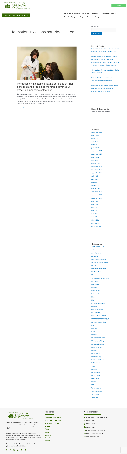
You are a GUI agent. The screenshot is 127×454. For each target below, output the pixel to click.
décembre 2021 (96, 226)
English (47, 440)
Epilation (94, 287)
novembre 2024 (96, 154)
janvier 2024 (95, 163)
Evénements (95, 294)
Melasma (94, 350)
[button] (91, 13)
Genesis (94, 306)
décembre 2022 (96, 192)
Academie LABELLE (97, 247)
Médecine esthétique (98, 341)
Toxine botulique (96, 391)
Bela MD (94, 265)
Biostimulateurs (96, 272)
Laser (93, 325)
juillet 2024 (95, 157)
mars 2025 (94, 145)
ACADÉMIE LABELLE (109, 13)
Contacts (90, 17)
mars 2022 (94, 217)
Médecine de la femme (98, 338)
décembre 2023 (96, 166)
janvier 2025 (95, 148)
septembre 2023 (96, 173)
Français (98, 17)
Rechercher (95, 26)
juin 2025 (94, 138)
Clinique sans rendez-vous (100, 278)
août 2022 (94, 201)
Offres (93, 366)
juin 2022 (94, 207)
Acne (93, 250)
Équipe (73, 17)
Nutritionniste (95, 363)
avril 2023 (94, 179)
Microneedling (96, 353)
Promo (93, 382)
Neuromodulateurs (97, 360)
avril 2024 (94, 160)
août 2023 (94, 176)
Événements (95, 291)
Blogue (82, 17)
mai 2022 (94, 211)
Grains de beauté (97, 309)
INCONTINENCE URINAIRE (100, 316)
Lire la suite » (21, 108)
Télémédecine (96, 388)
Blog (92, 275)
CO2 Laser (94, 281)
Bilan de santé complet (98, 269)
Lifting (93, 331)
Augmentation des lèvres (99, 262)
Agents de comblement (99, 259)
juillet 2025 (95, 135)
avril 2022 (94, 214)
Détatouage (95, 284)
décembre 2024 (96, 151)
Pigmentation (95, 372)
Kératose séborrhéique (99, 322)
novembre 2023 (96, 170)
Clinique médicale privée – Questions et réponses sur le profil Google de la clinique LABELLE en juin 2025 (104, 88)
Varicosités (95, 394)
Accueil (66, 17)
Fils (92, 300)
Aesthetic (94, 256)
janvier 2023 (95, 188)
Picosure (94, 369)
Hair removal (95, 312)
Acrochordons (96, 253)
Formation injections (98, 303)
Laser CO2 (94, 328)
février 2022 (95, 220)
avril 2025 (94, 141)
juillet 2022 (95, 204)
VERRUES (94, 397)
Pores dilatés (95, 375)
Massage (94, 335)
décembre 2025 (96, 132)
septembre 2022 (96, 198)
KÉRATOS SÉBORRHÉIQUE (100, 319)
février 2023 (95, 185)
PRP (92, 385)
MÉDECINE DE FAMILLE (72, 13)
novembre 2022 (96, 195)
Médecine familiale (97, 344)
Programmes (95, 378)
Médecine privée (96, 347)
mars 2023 (94, 182)
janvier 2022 (95, 223)
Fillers (93, 297)
